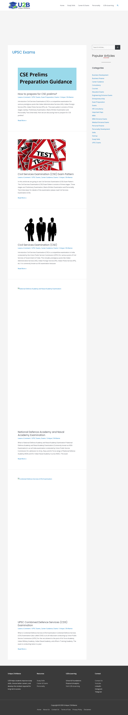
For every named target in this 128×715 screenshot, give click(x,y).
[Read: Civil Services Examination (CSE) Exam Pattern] (42, 155)
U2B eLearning (108, 5)
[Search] (117, 47)
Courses (95, 89)
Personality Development (101, 129)
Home (62, 5)
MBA (93, 116)
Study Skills (71, 5)
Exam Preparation (47, 97)
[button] (118, 5)
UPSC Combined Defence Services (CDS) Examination (42, 624)
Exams (57, 97)
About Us (46, 710)
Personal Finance (98, 126)
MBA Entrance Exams (99, 119)
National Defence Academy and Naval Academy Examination (41, 433)
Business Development (100, 75)
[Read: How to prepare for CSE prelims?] (47, 79)
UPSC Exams (36, 97)
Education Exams (98, 92)
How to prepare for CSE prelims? (37, 94)
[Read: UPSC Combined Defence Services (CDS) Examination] (47, 548)
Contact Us (99, 681)
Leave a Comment (24, 97)
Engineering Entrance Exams (102, 95)
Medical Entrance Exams (100, 122)
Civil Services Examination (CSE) (37, 245)
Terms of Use (66, 710)
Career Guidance (47, 177)
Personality (96, 5)
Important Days (97, 112)
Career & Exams (83, 5)
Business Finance (98, 78)
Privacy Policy (77, 710)
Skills (94, 132)
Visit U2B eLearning (73, 686)
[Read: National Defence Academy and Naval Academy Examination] (47, 358)
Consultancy (96, 85)
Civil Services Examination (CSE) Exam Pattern (46, 174)
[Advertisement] (64, 25)
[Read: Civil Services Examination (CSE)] (42, 229)
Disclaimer (87, 710)
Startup (94, 136)
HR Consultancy (97, 109)
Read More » (22, 120)
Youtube (98, 683)
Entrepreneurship (98, 99)
